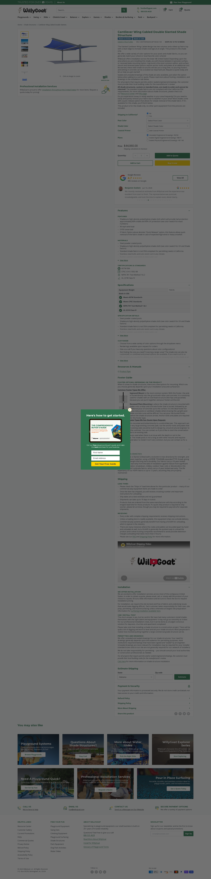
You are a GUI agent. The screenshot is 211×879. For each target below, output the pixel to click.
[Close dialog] (129, 409)
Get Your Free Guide (105, 464)
